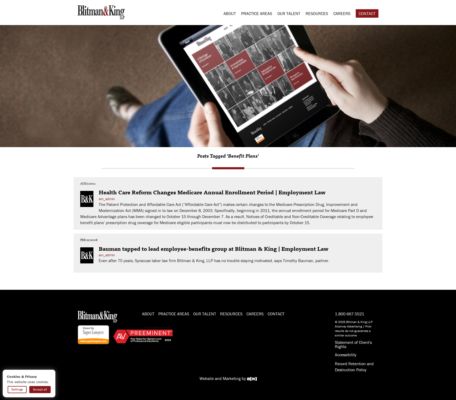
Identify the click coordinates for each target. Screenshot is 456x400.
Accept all (40, 389)
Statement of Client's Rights (353, 344)
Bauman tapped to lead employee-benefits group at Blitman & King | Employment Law (214, 248)
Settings (17, 389)
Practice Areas (256, 13)
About (230, 13)
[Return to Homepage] (101, 11)
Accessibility (346, 355)
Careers (341, 13)
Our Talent (288, 13)
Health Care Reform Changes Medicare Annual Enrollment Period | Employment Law (212, 191)
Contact (367, 13)
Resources (317, 13)
